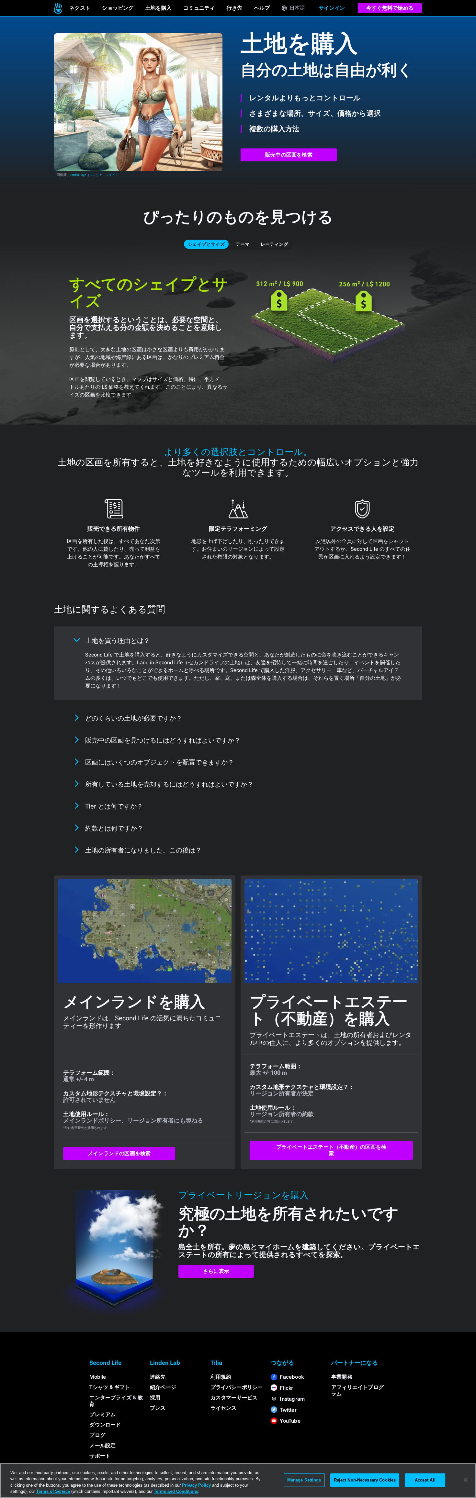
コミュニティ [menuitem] (199, 8)
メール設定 (102, 1445)
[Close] (466, 1480)
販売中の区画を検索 (288, 155)
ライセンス (223, 1408)
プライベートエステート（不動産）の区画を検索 (331, 1150)
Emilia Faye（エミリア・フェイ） (94, 175)
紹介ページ (163, 1387)
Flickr (286, 1388)
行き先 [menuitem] (235, 8)
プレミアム (102, 1414)
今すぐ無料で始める (390, 8)
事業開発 (341, 1377)
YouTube (290, 1421)
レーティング (274, 244)
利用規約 (221, 1377)
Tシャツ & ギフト (109, 1387)
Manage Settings (304, 1480)
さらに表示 (216, 1271)
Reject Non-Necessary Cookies (365, 1480)
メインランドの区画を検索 (119, 1153)
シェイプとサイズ (206, 244)
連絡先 (158, 1377)
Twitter (288, 1410)
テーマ (243, 244)
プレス (158, 1408)
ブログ (97, 1435)
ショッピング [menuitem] (117, 8)
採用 (155, 1398)
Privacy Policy (196, 1485)
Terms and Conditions (176, 1491)
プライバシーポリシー (236, 1387)
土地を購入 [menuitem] (158, 8)
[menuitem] (58, 8)
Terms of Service (53, 1491)
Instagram (292, 1399)
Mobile (97, 1377)
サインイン (332, 8)
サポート (99, 1456)
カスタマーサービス (234, 1398)
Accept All (425, 1480)
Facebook (292, 1377)
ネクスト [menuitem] (79, 8)
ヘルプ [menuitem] (262, 8)
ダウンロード (105, 1425)
